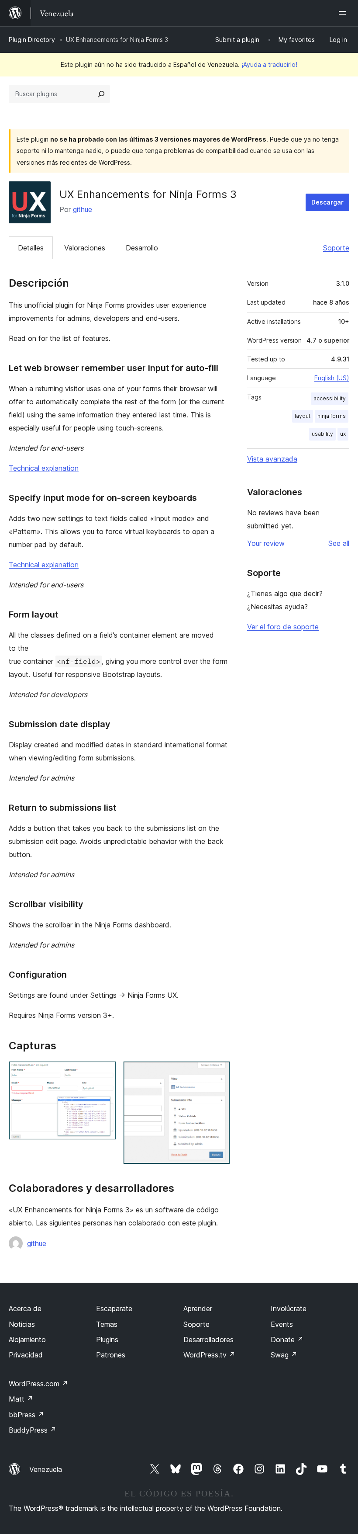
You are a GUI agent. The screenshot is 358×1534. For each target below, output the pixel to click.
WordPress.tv (209, 1354)
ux (343, 433)
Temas (106, 1324)
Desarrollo (142, 247)
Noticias (22, 1324)
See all (338, 543)
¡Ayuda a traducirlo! (269, 64)
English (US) (331, 378)
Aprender (197, 1308)
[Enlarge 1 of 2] (104, 1073)
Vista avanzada (272, 459)
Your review (266, 543)
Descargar (327, 202)
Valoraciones (84, 247)
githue (82, 209)
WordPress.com (38, 1383)
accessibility (329, 398)
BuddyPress (32, 1430)
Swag (284, 1354)
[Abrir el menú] (344, 13)
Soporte (336, 247)
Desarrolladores (208, 1339)
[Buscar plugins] (101, 94)
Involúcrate (288, 1308)
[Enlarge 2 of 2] (218, 1073)
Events (282, 1324)
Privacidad (26, 1354)
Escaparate (114, 1308)
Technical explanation (44, 468)
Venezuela (45, 1469)
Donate (287, 1339)
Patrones (110, 1354)
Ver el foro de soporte (283, 626)
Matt (21, 1399)
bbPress (26, 1414)
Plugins (107, 1339)
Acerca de (25, 1308)
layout (302, 416)
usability (322, 433)
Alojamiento (27, 1339)
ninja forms (331, 416)
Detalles (31, 247)
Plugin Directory (32, 39)
